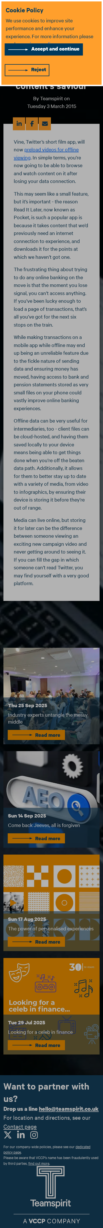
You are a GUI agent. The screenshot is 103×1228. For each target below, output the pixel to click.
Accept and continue (55, 48)
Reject (38, 69)
